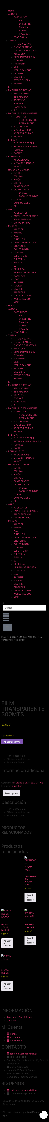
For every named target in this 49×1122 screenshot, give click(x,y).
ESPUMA (18, 176)
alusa (14, 786)
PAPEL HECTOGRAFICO (26, 216)
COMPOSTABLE (22, 202)
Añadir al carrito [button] (30, 897)
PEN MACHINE (21, 93)
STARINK (18, 289)
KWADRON (24, 33)
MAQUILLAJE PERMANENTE (22, 113)
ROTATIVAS (19, 100)
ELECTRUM (19, 259)
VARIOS (17, 166)
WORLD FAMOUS (22, 70)
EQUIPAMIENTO (16, 156)
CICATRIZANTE (21, 189)
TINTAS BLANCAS (23, 47)
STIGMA (23, 30)
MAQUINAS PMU (22, 130)
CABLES (18, 153)
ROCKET (18, 285)
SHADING (19, 83)
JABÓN (17, 179)
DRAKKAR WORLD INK (25, 57)
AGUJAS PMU (21, 126)
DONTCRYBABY (22, 249)
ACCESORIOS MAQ (23, 133)
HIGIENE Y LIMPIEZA (19, 169)
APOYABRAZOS (21, 159)
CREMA (23, 192)
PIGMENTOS (20, 116)
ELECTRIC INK (21, 255)
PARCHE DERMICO (29, 196)
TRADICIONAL (21, 37)
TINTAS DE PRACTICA (25, 50)
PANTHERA (19, 63)
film (20, 786)
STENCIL (18, 183)
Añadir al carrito (12, 741)
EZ (15, 265)
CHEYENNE (25, 24)
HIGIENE (18, 136)
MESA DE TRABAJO (24, 163)
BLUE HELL (19, 239)
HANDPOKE (20, 106)
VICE (16, 67)
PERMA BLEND (26, 123)
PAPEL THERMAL (22, 219)
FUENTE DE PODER (24, 143)
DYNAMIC (19, 60)
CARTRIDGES (20, 17)
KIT (9, 86)
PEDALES (18, 149)
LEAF (16, 279)
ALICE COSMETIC (28, 120)
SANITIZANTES (21, 186)
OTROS (17, 199)
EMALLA (23, 27)
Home (11, 10)
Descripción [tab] (11, 793)
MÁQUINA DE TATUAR (19, 90)
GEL (16, 206)
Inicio (3, 637)
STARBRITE (19, 77)
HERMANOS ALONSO (25, 272)
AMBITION (19, 232)
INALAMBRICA (21, 96)
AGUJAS (12, 14)
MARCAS (12, 226)
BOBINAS (18, 103)
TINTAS (12, 40)
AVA (21, 20)
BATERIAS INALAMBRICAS (27, 146)
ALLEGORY (19, 53)
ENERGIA (13, 139)
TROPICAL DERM (22, 295)
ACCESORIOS (20, 212)
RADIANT (18, 73)
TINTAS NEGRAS (22, 43)
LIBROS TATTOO (22, 222)
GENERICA (19, 269)
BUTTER (18, 173)
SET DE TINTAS (22, 80)
